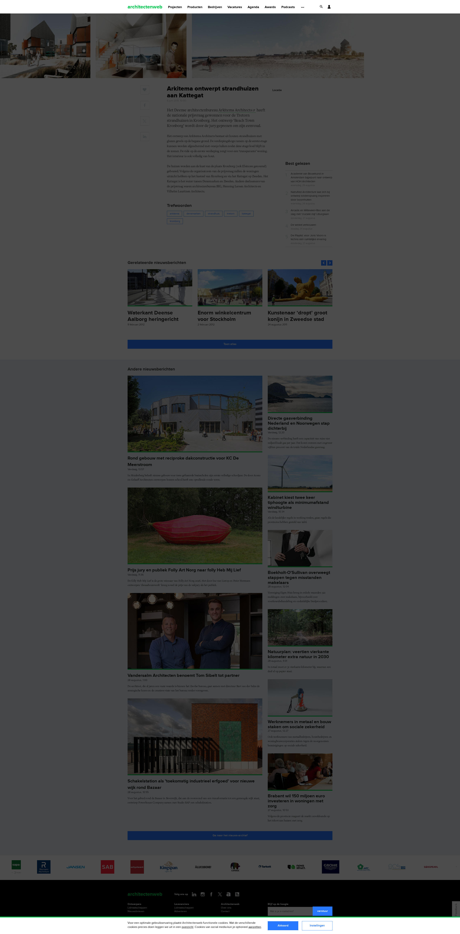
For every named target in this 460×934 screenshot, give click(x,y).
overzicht (187, 927)
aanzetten (255, 927)
